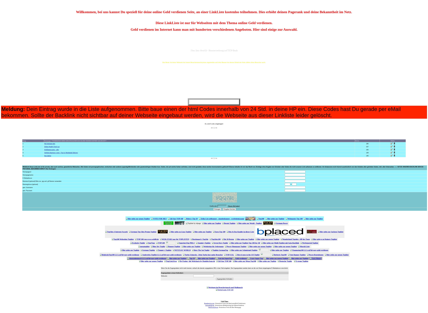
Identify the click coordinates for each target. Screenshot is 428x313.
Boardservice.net (209, 303)
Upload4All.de (209, 305)
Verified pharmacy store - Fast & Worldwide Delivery (61, 153)
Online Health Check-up (52, 147)
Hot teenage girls (49, 144)
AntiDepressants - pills (51, 150)
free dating (47, 156)
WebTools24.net (213, 307)
